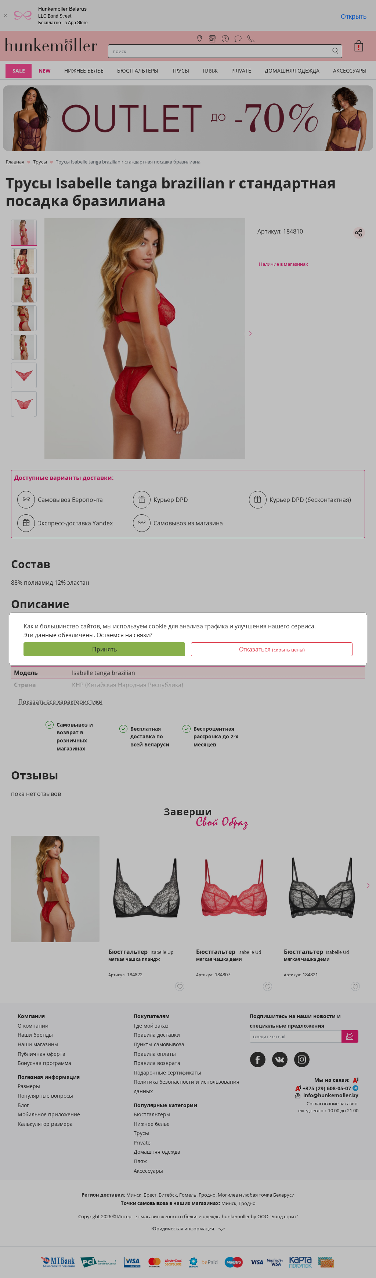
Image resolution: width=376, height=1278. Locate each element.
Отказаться (272, 649)
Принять (104, 649)
